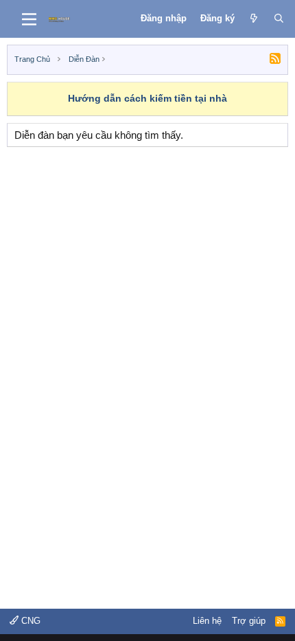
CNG (29, 621)
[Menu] (29, 19)
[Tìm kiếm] (279, 18)
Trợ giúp (249, 621)
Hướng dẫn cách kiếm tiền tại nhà (147, 98)
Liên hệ (207, 621)
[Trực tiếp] (254, 18)
